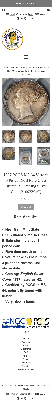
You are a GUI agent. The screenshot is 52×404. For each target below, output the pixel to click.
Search (26, 338)
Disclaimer (26, 348)
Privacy (26, 359)
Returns (26, 362)
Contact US (26, 345)
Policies (26, 355)
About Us (26, 341)
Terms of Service (26, 369)
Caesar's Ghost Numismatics (28, 385)
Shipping (26, 365)
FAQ (26, 352)
